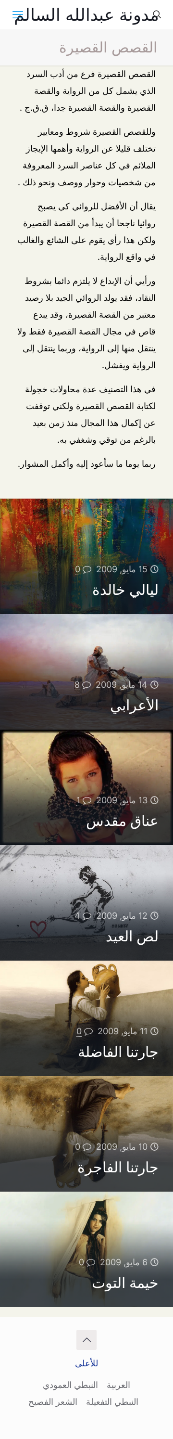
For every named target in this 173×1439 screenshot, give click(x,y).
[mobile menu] (18, 14)
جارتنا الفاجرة (118, 1167)
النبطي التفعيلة (112, 1402)
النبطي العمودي (70, 1385)
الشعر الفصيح (52, 1402)
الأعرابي (134, 705)
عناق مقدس (122, 820)
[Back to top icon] (86, 1340)
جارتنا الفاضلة (118, 1051)
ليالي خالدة (125, 589)
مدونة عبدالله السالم (86, 14)
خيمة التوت (125, 1282)
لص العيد (132, 936)
